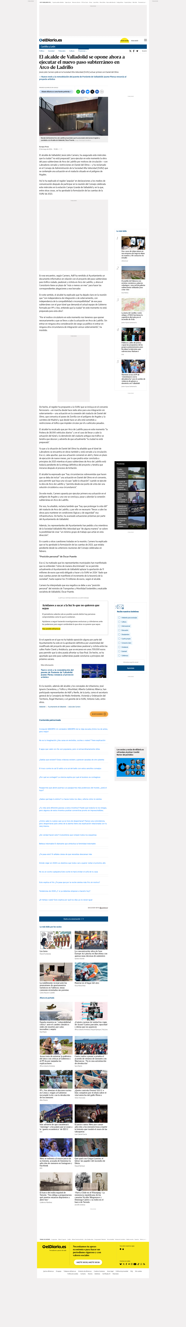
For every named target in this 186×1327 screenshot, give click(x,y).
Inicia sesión (134, 40)
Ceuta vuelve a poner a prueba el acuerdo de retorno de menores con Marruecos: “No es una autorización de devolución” (91, 1060)
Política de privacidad (122, 1271)
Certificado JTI (106, 1274)
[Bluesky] (88, 92)
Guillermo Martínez (46, 1202)
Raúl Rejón (43, 1032)
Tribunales (61, 51)
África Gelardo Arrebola (82, 1029)
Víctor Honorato (80, 1098)
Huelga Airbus (120, 2)
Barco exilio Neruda (110, 2)
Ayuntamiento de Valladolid (57, 707)
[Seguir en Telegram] (129, 1264)
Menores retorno (76, 2)
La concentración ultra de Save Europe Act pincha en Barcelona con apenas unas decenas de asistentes (91, 953)
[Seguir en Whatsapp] (141, 1264)
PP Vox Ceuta (84, 2)
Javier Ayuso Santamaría (129, 322)
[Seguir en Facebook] (126, 1264)
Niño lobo (135, 2)
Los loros (43, 951)
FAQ (131, 1271)
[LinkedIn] (97, 92)
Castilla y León (48, 46)
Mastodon (116, 1274)
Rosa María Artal (80, 985)
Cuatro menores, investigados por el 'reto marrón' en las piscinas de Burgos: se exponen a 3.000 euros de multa (122, 473)
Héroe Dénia (102, 2)
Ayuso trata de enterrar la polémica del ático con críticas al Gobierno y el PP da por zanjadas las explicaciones (55, 1060)
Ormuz (90, 2)
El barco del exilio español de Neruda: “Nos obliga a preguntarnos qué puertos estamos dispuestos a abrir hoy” (56, 1196)
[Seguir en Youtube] (135, 1264)
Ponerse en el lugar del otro (87, 983)
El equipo (58, 1271)
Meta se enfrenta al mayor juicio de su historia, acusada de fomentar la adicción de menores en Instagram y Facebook (56, 1162)
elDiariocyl (125, 261)
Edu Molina (125, 293)
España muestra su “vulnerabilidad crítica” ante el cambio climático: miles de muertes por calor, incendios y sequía (55, 1026)
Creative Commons (99, 1271)
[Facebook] (133, 51)
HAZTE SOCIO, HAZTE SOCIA (88, 1262)
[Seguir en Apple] (123, 1249)
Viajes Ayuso (68, 2)
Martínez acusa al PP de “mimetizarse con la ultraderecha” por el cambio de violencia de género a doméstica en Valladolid (133, 378)
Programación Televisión (100, 1239)
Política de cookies (72, 1274)
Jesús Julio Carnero (74, 707)
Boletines (97, 1274)
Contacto (83, 1274)
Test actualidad (110, 1239)
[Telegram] (137, 51)
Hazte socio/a (125, 40)
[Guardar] (102, 92)
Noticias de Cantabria (120, 1239)
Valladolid (42, 707)
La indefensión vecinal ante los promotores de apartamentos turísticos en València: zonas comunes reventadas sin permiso (54, 986)
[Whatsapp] (78, 92)
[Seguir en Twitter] (124, 1264)
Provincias (81, 51)
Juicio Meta (95, 2)
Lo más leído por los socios (51, 927)
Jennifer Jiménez (80, 1205)
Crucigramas (54, 1239)
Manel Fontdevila (45, 954)
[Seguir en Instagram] (132, 1264)
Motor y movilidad (144, 1239)
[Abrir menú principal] (145, 40)
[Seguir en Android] (120, 1249)
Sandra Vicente (79, 958)
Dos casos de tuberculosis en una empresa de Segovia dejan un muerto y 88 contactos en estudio (133, 254)
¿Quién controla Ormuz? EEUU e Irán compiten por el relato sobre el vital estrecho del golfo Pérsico (90, 1092)
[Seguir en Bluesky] (121, 1264)
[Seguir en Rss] (144, 1264)
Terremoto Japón (142, 2)
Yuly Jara (105, 1029)
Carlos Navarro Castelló (47, 993)
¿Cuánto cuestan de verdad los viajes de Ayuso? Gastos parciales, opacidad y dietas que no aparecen (91, 1024)
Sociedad (51, 51)
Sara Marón (78, 1066)
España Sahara (127, 2)
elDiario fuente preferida (77, 1239)
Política (41, 51)
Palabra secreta (129, 1239)
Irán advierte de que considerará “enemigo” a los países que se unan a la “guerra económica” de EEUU (56, 1127)
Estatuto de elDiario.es (85, 1271)
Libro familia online (88, 1239)
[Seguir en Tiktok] (138, 1264)
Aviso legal (110, 1271)
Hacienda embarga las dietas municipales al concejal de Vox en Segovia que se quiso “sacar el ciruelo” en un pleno (122, 498)
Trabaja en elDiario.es (70, 1271)
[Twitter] (130, 51)
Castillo (69, 1239)
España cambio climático (58, 2)
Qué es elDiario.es (48, 1271)
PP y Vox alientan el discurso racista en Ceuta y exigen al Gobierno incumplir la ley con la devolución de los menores (55, 1094)
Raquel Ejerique (96, 1029)
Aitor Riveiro (44, 1100)
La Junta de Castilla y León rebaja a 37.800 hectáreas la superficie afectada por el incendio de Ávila (132, 316)
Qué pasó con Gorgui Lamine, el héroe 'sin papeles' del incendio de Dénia (90, 1161)
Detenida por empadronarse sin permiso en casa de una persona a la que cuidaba (122, 510)
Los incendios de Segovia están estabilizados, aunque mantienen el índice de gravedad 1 (122, 522)
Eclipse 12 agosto (62, 1239)
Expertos (137, 1239)
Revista (90, 1274)
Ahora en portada (47, 998)
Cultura (71, 51)
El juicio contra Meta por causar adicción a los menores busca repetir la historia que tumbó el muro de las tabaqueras (91, 1128)
